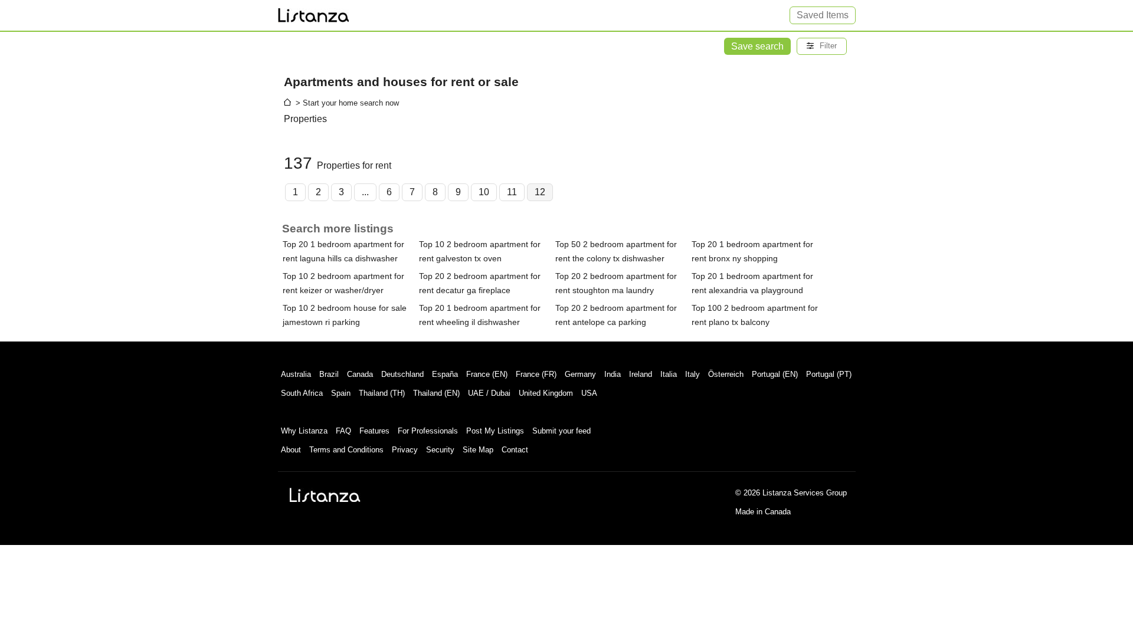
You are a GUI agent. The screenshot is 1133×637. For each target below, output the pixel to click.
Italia (668, 374)
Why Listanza (304, 430)
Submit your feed (561, 430)
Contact (515, 449)
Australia (296, 374)
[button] (822, 46)
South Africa (302, 393)
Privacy (405, 449)
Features (374, 430)
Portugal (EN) (775, 374)
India (612, 374)
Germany (580, 374)
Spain (341, 393)
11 (512, 192)
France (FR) (536, 374)
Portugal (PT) (829, 374)
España (445, 374)
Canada (360, 374)
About (291, 449)
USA (589, 393)
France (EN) (486, 374)
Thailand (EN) (436, 393)
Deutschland (402, 374)
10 (484, 192)
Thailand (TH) (382, 393)
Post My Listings (495, 430)
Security (440, 449)
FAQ (343, 430)
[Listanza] (325, 495)
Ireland (640, 374)
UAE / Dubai (489, 393)
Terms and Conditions (346, 449)
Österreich (726, 374)
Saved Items (823, 15)
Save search (757, 46)
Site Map (478, 449)
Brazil (329, 374)
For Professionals (428, 430)
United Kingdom (546, 393)
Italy (692, 374)
